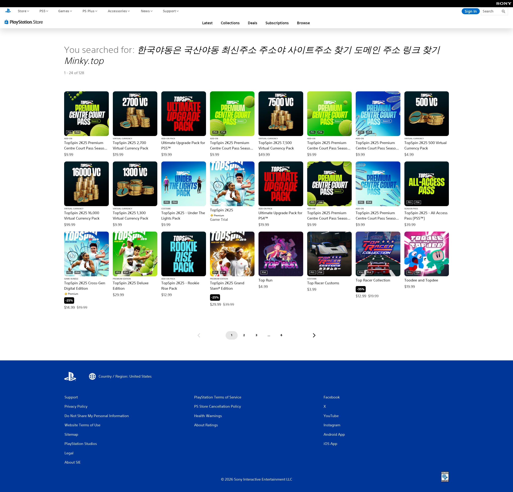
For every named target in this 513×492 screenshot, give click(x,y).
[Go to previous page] (199, 335)
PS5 (42, 11)
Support (169, 11)
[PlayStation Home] (8, 11)
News (145, 11)
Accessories (117, 11)
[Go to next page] (314, 335)
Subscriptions (277, 23)
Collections (230, 23)
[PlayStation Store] (25, 22)
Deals (252, 23)
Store (22, 11)
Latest (207, 23)
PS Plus (88, 11)
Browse (303, 23)
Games (63, 11)
